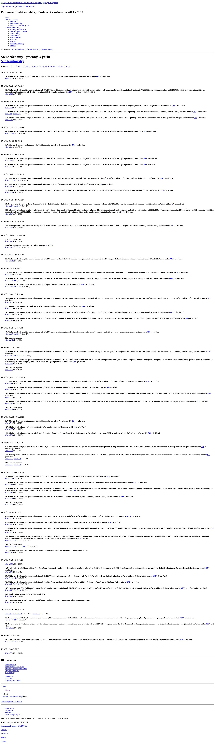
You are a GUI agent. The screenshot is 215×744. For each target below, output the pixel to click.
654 (187, 318)
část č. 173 (9, 389)
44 (40, 66)
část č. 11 (8, 383)
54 (54, 66)
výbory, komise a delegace (19, 25)
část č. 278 (17, 590)
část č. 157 (9, 192)
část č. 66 (8, 614)
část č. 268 (9, 540)
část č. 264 (9, 334)
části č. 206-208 (11, 280)
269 (145, 131)
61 (70, 66)
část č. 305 (9, 397)
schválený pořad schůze (18, 32)
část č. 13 (15, 180)
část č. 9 (8, 180)
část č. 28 (8, 572)
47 (43, 66)
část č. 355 (9, 459)
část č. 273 (9, 241)
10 (8, 66)
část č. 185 (17, 247)
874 (134, 482)
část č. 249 (9, 524)
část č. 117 (25, 546)
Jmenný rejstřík (47, 49)
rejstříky (13, 46)
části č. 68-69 (17, 614)
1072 (211, 528)
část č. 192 (9, 167)
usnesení (13, 42)
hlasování (13, 40)
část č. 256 (9, 532)
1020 (182, 588)
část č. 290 (9, 602)
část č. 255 (9, 465)
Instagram (4, 741)
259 (70, 92)
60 (67, 66)
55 (56, 66)
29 (27, 66)
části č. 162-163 (11, 578)
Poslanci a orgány (11, 19)
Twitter (3, 737)
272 (51, 245)
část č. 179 (9, 247)
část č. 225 (9, 186)
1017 (154, 576)
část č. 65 (8, 114)
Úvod (7, 17)
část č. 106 (9, 546)
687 (178, 272)
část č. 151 (9, 261)
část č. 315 (9, 403)
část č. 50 (8, 314)
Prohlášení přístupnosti (13, 715)
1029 (129, 516)
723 (208, 298)
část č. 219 (9, 596)
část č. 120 (9, 94)
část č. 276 (9, 590)
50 (48, 66)
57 (62, 66)
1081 (128, 582)
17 (13, 66)
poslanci (13, 21)
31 (29, 66)
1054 (109, 522)
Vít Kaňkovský (12, 61)
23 (19, 66)
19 (16, 66)
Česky (7, 690)
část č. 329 (9, 320)
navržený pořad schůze (18, 29)
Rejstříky (8, 678)
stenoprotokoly (15, 34)
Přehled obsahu (10, 665)
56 (59, 66)
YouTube (4, 730)
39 (35, 66)
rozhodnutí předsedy (17, 44)
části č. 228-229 (11, 620)
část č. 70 (16, 114)
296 (101, 184)
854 (108, 387)
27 (24, 66)
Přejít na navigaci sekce (26, 6)
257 (194, 112)
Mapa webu (9, 708)
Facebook (4, 734)
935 (208, 455)
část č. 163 (9, 518)
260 (173, 106)
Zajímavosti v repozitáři (13, 680)
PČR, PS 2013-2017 (33, 49)
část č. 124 (9, 370)
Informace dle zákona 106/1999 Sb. (14, 726)
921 (73, 421)
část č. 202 (9, 478)
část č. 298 (9, 302)
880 (74, 362)
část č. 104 (9, 505)
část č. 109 (9, 409)
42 (38, 66)
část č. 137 (9, 214)
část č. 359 (17, 459)
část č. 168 (17, 287)
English (3, 686)
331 (73, 145)
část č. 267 (17, 334)
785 (148, 332)
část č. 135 (9, 108)
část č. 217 (9, 206)
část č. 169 (9, 356)
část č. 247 (36, 614)
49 (46, 66)
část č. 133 (9, 78)
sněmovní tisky (15, 36)
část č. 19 (8, 274)
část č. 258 (17, 465)
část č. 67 (8, 584)
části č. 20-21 (10, 133)
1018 (122, 496)
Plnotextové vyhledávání (12, 696)
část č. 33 (8, 161)
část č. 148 (9, 364)
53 (51, 66)
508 (46, 245)
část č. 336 (9, 308)
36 (32, 66)
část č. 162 (9, 287)
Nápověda (9, 710)
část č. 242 (9, 120)
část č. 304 (9, 451)
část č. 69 (16, 584)
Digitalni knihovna (17, 49)
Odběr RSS (9, 713)
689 (171, 259)
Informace (9, 676)
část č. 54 (8, 423)
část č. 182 (9, 228)
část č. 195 (9, 429)
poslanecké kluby (16, 23)
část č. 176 (9, 564)
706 (198, 401)
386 (123, 212)
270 (161, 178)
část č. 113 (17, 546)
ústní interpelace (15, 38)
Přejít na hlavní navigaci (9, 6)
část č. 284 (9, 435)
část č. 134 (9, 492)
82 (98, 76)
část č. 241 (9, 340)
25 (21, 66)
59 (64, 66)
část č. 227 (17, 206)
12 (11, 66)
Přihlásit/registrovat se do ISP (11, 702)
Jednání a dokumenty (12, 27)
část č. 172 (17, 356)
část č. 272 (17, 540)
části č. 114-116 (10, 641)
